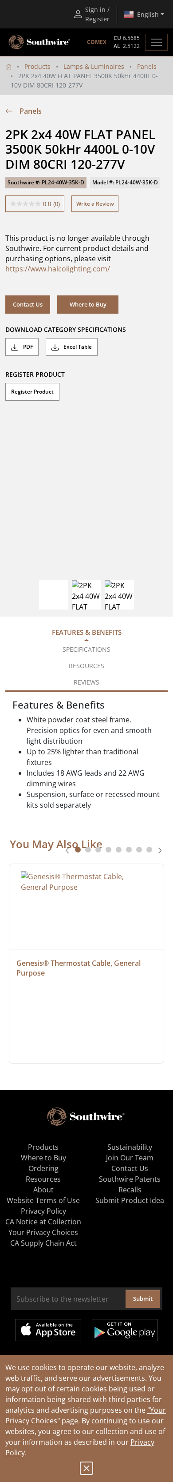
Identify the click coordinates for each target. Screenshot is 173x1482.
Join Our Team (129, 1158)
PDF (27, 347)
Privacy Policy (43, 1211)
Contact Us (28, 304)
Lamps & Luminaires (93, 66)
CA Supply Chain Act (43, 1243)
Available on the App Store (48, 1330)
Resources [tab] (86, 665)
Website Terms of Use (43, 1200)
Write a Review (95, 203)
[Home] (8, 66)
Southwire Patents (130, 1179)
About (43, 1190)
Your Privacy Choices (43, 1232)
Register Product (32, 391)
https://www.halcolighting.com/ (57, 269)
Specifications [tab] (86, 649)
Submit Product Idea (129, 1200)
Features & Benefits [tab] (87, 632)
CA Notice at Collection (43, 1222)
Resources (43, 1179)
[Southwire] (40, 42)
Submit (143, 1299)
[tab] (78, 850)
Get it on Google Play (125, 1330)
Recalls (130, 1190)
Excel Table (77, 347)
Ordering (43, 1168)
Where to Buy (88, 304)
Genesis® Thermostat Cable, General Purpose (79, 968)
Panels (147, 66)
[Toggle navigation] (156, 42)
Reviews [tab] (86, 682)
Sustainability (129, 1147)
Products (37, 66)
